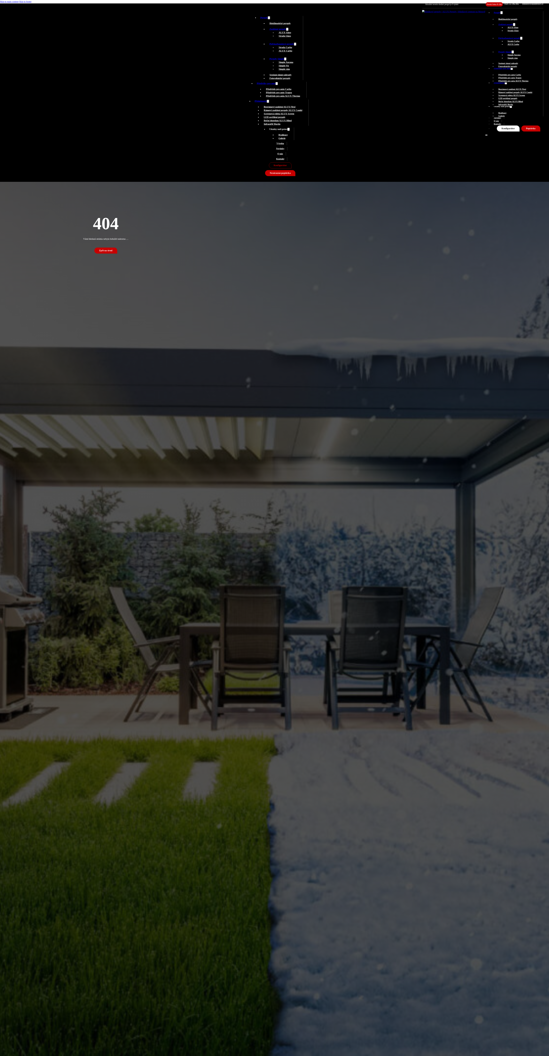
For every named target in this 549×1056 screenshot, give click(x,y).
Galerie (501, 116)
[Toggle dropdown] (501, 12)
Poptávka (531, 128)
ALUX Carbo (513, 44)
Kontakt (497, 124)
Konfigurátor (508, 128)
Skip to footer (25, 1)
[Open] (486, 135)
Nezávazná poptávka (280, 173)
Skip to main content (9, 1)
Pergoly (497, 12)
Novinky (280, 148)
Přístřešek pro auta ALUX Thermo (513, 81)
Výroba (280, 143)
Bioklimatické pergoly (507, 19)
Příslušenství (261, 101)
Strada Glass (513, 30)
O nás (496, 121)
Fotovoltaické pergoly (507, 66)
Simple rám (513, 58)
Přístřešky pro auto (266, 83)
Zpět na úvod (105, 250)
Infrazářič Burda (505, 104)
